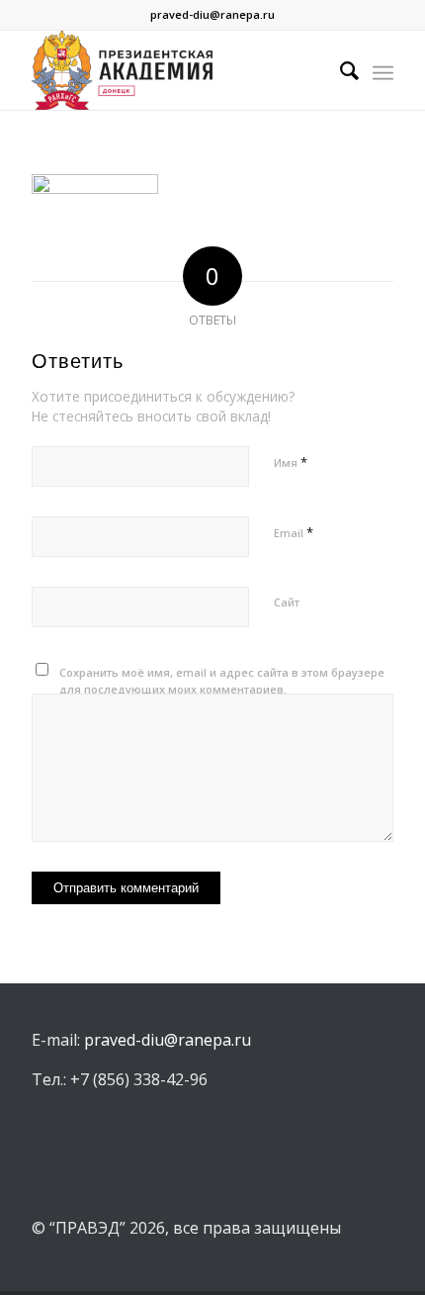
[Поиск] (339, 70)
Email (293, 532)
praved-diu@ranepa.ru (212, 14)
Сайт (286, 602)
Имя (290, 462)
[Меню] (383, 70)
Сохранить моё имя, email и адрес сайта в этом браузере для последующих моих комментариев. (221, 680)
